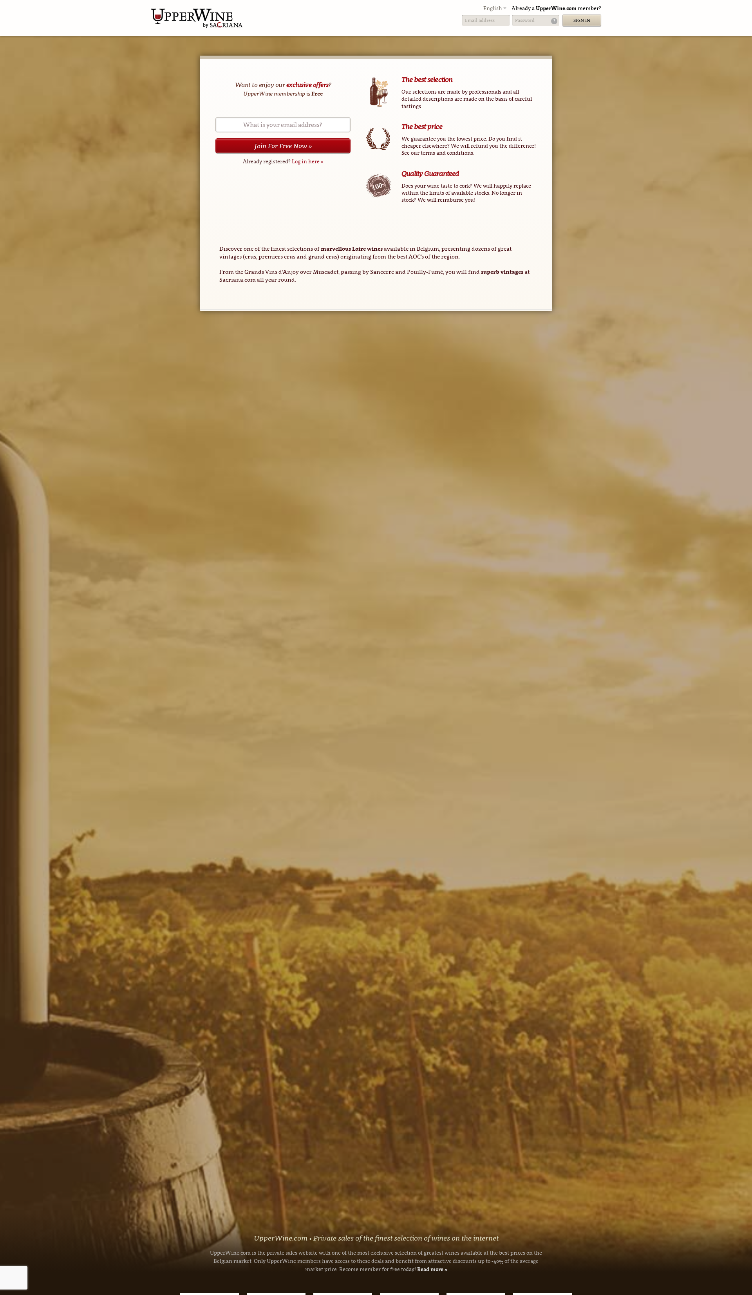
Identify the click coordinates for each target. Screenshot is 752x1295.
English (493, 8)
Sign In (581, 20)
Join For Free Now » (283, 146)
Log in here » (308, 161)
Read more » (432, 1269)
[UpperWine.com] (197, 18)
